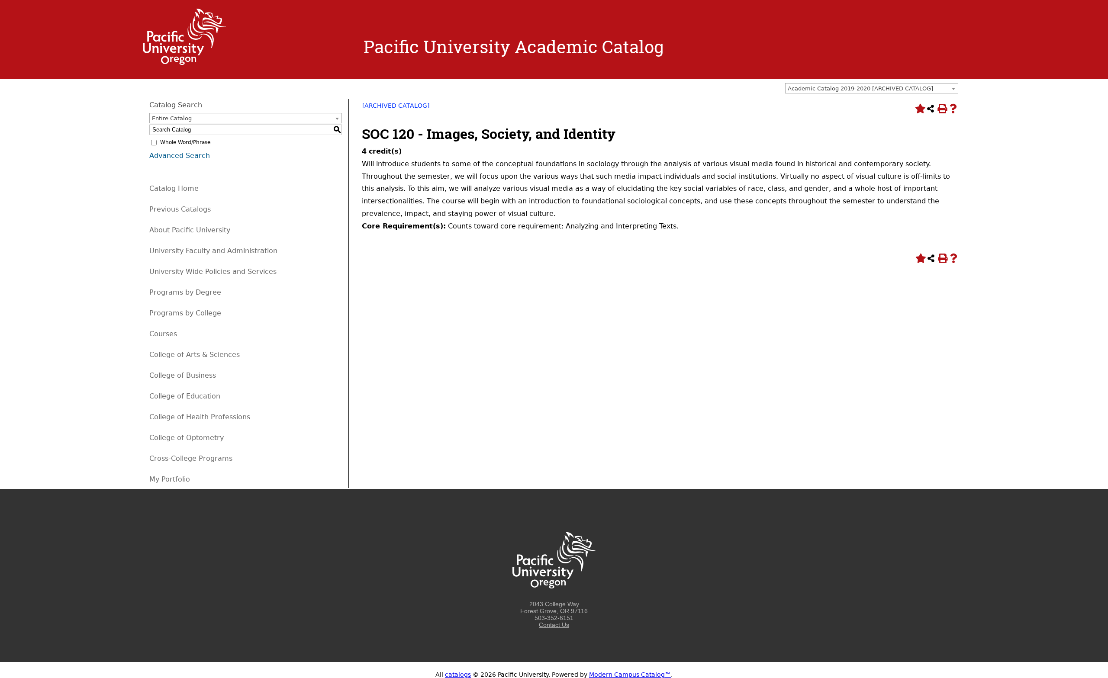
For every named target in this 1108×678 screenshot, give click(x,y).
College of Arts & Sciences (194, 354)
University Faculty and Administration (213, 251)
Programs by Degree (185, 292)
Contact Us (554, 624)
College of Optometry (186, 438)
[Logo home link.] (184, 62)
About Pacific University (189, 230)
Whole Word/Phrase (185, 142)
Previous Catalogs (180, 209)
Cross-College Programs (190, 458)
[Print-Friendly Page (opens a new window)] (942, 108)
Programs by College (185, 313)
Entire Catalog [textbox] (172, 118)
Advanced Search (179, 155)
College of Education (184, 396)
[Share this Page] (930, 108)
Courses (163, 334)
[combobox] (871, 88)
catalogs (458, 674)
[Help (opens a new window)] (953, 108)
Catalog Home (174, 188)
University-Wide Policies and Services (213, 271)
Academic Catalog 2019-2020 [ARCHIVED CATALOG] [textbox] (860, 88)
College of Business (182, 375)
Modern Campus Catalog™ (630, 674)
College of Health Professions (199, 417)
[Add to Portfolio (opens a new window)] (919, 108)
